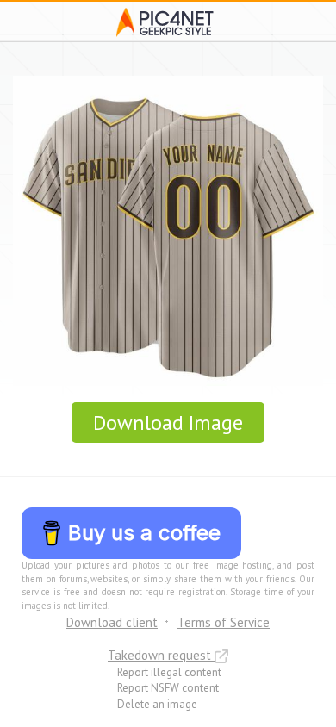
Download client (112, 622)
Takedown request (161, 655)
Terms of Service (223, 622)
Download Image (168, 422)
